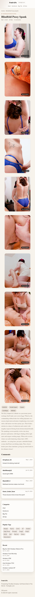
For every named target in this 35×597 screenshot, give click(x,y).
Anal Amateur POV (8, 563)
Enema (22, 534)
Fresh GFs (13, 2)
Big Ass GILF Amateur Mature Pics (13, 549)
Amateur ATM (7, 558)
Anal (9, 6)
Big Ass (12, 528)
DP (23, 528)
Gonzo (18, 528)
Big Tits (20, 6)
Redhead (13, 410)
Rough (27, 531)
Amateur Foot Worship (10, 554)
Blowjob (6, 528)
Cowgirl (21, 531)
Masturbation (7, 537)
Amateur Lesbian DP (9, 568)
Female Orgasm (13, 407)
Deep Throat (7, 531)
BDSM (5, 534)
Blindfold (4, 407)
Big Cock (16, 534)
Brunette (14, 531)
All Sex (25, 6)
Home (3, 11)
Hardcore (14, 6)
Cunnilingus (5, 410)
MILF (10, 534)
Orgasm (22, 407)
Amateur (28, 528)
